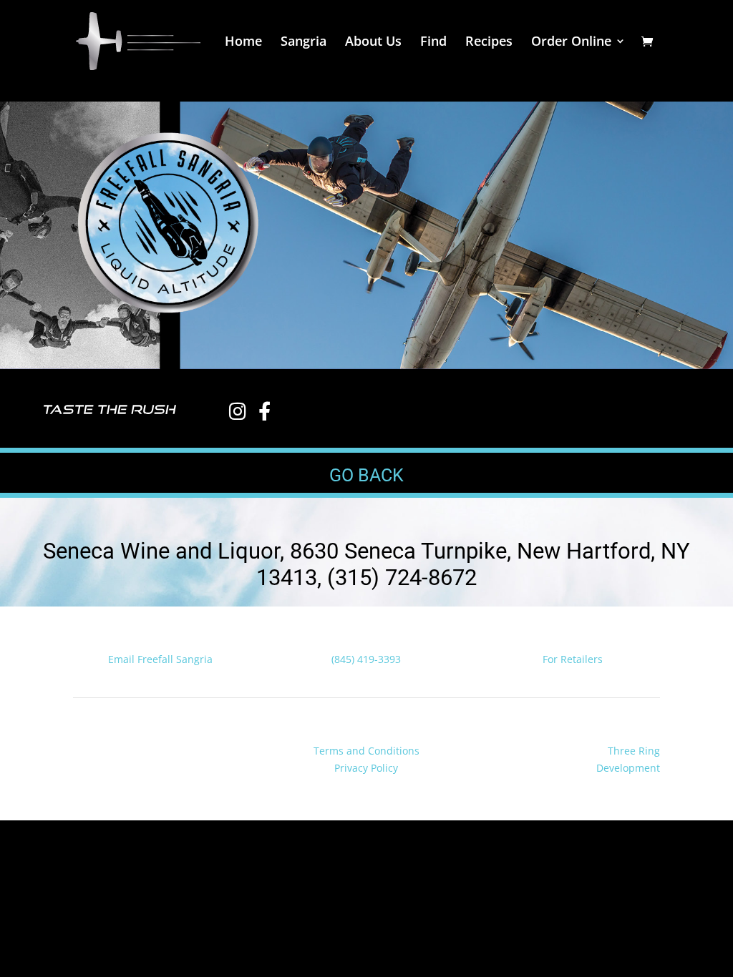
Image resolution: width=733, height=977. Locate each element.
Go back (366, 475)
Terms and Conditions (366, 750)
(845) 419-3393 (366, 659)
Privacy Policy (366, 768)
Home (243, 42)
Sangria (303, 42)
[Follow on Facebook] (84, 753)
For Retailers (573, 659)
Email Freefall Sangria (160, 659)
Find (433, 42)
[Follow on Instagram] (113, 753)
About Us (373, 42)
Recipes (489, 42)
